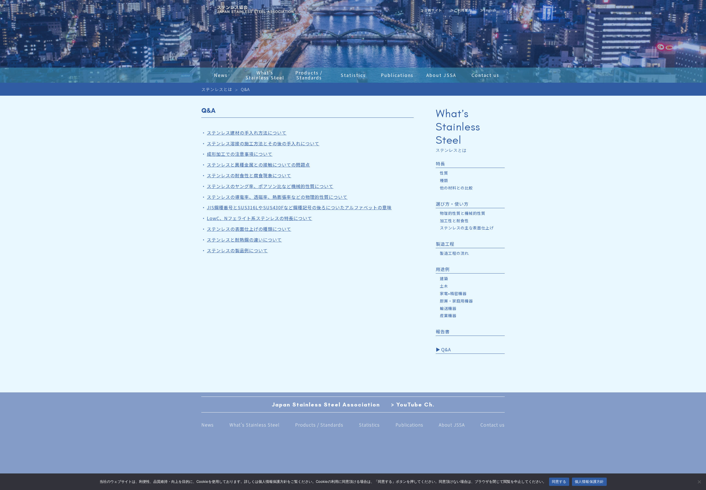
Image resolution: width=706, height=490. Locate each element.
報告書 (443, 332)
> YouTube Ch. (413, 404)
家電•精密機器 (453, 293)
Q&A (446, 350)
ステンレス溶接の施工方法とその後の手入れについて (263, 143)
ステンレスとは (216, 89)
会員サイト (433, 10)
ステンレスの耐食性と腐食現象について (249, 175)
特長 (440, 164)
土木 (444, 286)
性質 (444, 173)
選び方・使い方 (452, 204)
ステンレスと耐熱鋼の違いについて (244, 239)
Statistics (369, 424)
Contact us (492, 424)
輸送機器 (448, 308)
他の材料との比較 (456, 188)
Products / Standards (319, 424)
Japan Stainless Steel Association (326, 404)
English (490, 10)
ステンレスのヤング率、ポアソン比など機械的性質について (270, 186)
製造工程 (445, 244)
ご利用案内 (463, 10)
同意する (559, 481)
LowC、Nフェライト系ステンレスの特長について (259, 218)
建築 (444, 278)
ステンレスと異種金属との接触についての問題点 (258, 164)
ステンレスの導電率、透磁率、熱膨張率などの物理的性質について (277, 197)
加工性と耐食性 (454, 220)
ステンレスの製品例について (237, 250)
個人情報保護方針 (589, 481)
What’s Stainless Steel (254, 424)
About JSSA (452, 424)
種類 (444, 180)
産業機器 (448, 315)
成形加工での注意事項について (239, 154)
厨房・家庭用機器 (456, 301)
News (207, 424)
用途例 (443, 269)
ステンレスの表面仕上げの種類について (249, 229)
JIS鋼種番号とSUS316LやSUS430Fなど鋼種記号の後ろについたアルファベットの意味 (299, 207)
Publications (409, 424)
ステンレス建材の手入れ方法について (247, 132)
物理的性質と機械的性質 (462, 213)
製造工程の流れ (454, 253)
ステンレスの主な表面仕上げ (467, 228)
